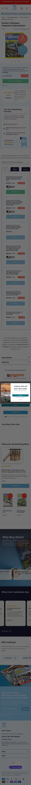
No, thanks (20, 399)
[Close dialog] (29, 384)
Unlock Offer (20, 395)
